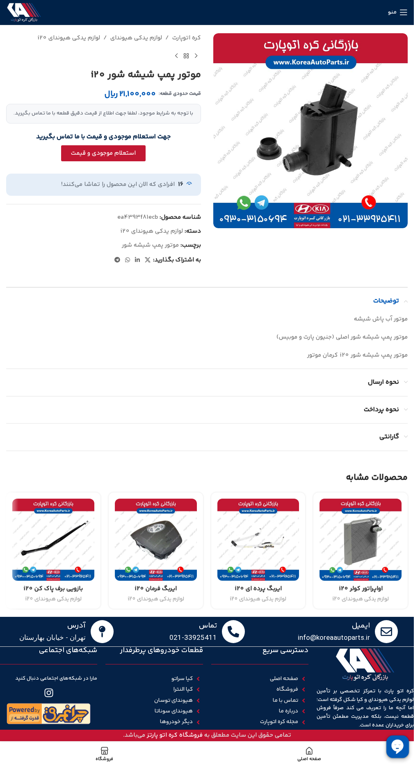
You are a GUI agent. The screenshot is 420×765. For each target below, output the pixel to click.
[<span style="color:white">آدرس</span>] (102, 631)
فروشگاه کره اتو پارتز (175, 735)
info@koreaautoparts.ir (334, 637)
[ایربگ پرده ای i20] (258, 540)
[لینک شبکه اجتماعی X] (147, 260)
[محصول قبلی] (196, 56)
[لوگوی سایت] (24, 12)
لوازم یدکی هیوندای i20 (68, 38)
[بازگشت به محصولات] (186, 56)
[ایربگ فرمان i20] (156, 540)
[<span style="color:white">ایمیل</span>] (386, 631)
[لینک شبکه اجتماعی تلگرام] (117, 260)
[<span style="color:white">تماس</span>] (233, 631)
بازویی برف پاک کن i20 (53, 588)
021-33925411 (193, 637)
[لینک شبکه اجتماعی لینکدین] (137, 260)
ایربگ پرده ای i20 (258, 588)
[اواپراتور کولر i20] (361, 540)
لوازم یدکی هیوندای (136, 38)
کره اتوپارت (186, 38)
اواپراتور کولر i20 (361, 588)
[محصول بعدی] (176, 56)
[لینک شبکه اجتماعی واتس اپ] (127, 260)
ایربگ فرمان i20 (156, 588)
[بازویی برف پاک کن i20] (53, 540)
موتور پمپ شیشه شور (150, 245)
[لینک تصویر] (48, 713)
